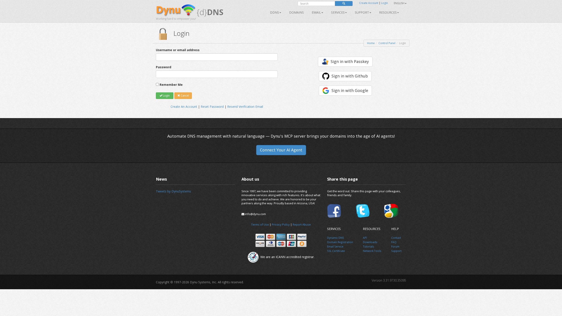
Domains (296, 12)
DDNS (274, 12)
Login (384, 3)
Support (362, 12)
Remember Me (171, 85)
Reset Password (212, 106)
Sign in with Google (349, 90)
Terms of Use (260, 224)
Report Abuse (302, 224)
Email (316, 12)
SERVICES (338, 12)
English (399, 3)
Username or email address (178, 50)
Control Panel (386, 43)
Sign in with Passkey (350, 61)
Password (163, 67)
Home (371, 43)
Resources (388, 12)
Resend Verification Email (245, 106)
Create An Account (184, 106)
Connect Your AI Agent (281, 150)
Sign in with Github (349, 76)
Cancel (184, 95)
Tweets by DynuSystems (173, 191)
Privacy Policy (281, 224)
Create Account (368, 3)
